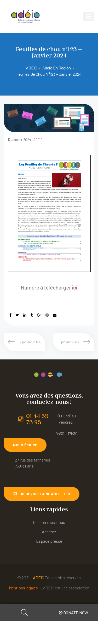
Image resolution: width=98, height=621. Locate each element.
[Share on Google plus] (39, 315)
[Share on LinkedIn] (24, 315)
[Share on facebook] (10, 315)
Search (24, 612)
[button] (25, 445)
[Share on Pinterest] (47, 315)
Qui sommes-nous (49, 522)
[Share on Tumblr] (32, 315)
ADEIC (38, 140)
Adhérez (49, 531)
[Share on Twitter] (17, 315)
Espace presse (49, 541)
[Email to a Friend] (54, 315)
